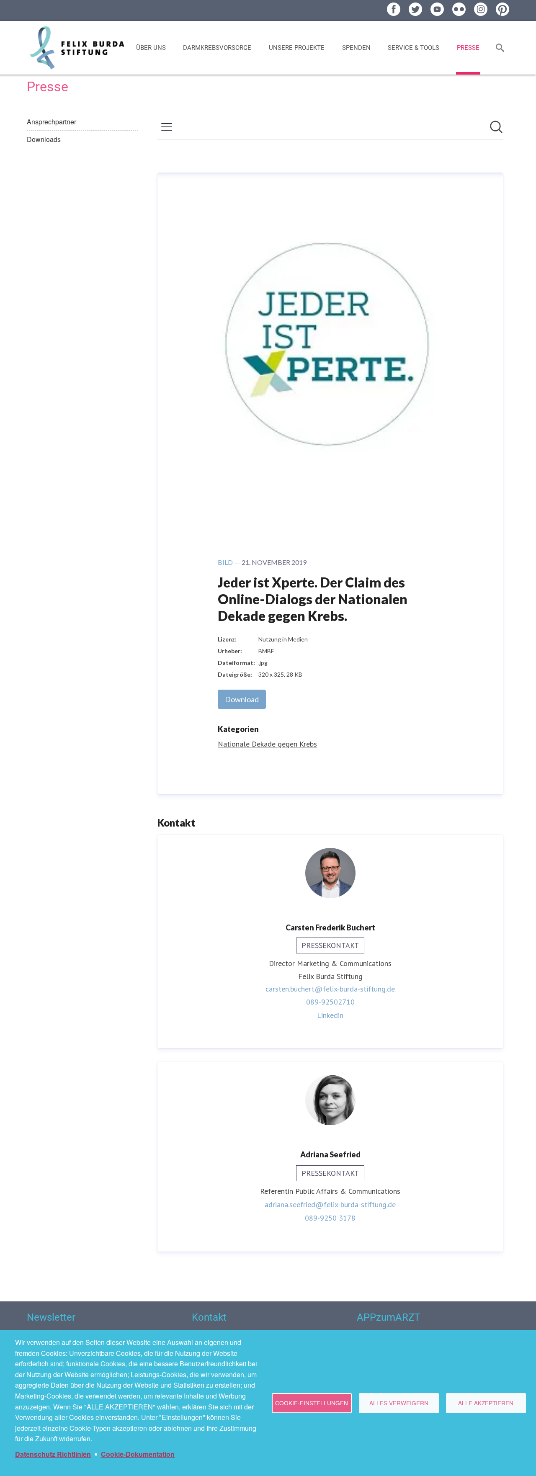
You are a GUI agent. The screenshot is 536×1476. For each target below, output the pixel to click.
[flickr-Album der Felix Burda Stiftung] (459, 9)
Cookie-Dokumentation (138, 1454)
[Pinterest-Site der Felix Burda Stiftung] (502, 9)
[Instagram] (480, 9)
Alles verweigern (398, 1403)
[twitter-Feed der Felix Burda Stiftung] (415, 9)
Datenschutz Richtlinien (53, 1454)
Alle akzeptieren (485, 1403)
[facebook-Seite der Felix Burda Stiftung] (393, 9)
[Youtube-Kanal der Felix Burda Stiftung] (437, 9)
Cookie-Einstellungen (311, 1403)
